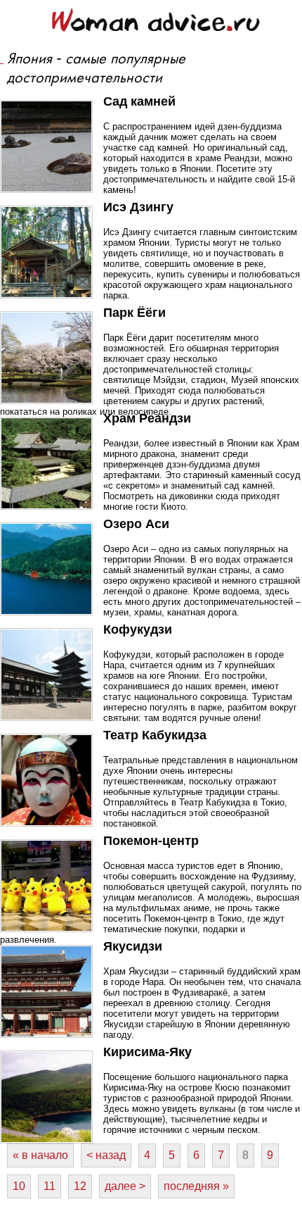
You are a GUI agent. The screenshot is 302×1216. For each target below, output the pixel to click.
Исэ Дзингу (138, 207)
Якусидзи (132, 946)
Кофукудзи (137, 629)
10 (19, 1186)
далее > (125, 1186)
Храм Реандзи (147, 418)
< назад (106, 1155)
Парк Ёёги (134, 313)
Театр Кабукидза (154, 735)
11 (49, 1186)
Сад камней (139, 101)
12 (80, 1186)
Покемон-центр (151, 841)
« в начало (40, 1155)
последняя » (196, 1186)
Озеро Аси (136, 524)
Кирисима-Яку (147, 1052)
